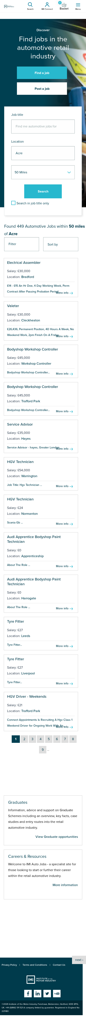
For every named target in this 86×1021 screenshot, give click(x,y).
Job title (17, 115)
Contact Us (59, 964)
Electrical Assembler (23, 262)
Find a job (42, 73)
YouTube (57, 993)
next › (79, 960)
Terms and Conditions (35, 964)
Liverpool (28, 673)
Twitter (47, 993)
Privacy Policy (9, 964)
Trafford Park (30, 401)
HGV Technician (20, 461)
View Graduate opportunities (56, 837)
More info (62, 293)
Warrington (29, 476)
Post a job (42, 89)
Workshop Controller (36, 364)
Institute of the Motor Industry (41, 979)
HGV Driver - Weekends (26, 696)
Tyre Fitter (15, 621)
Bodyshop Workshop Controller (32, 349)
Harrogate (28, 598)
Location (17, 142)
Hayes (25, 439)
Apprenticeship (32, 556)
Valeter (13, 306)
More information (65, 885)
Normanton (29, 514)
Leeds (25, 636)
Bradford (27, 277)
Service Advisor (20, 424)
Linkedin (37, 993)
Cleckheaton (30, 320)
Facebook (28, 993)
